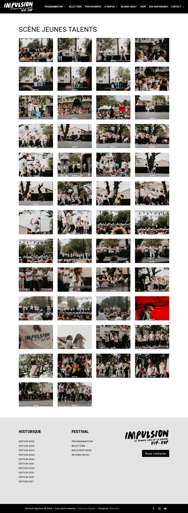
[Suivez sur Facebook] (153, 508)
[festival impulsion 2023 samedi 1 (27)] (75, 176)
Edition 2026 (27, 441)
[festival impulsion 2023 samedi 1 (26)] (36, 176)
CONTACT (176, 6)
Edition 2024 (27, 450)
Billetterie (75, 6)
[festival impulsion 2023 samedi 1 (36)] (113, 233)
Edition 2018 (26, 477)
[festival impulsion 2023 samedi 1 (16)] (113, 89)
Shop (143, 6)
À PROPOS (109, 6)
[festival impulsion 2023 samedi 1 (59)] (75, 405)
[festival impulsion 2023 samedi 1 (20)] (113, 118)
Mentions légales (87, 508)
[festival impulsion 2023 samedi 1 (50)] (36, 348)
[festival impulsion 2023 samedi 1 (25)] (152, 147)
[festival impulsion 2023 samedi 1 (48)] (113, 319)
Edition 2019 (26, 472)
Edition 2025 (27, 446)
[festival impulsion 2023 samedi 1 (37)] (152, 233)
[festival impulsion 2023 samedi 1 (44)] (113, 290)
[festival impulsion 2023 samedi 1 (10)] (36, 61)
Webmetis (114, 508)
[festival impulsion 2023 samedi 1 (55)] (75, 376)
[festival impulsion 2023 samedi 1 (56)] (113, 376)
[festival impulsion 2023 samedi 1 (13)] (152, 61)
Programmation (82, 441)
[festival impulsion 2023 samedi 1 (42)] (36, 290)
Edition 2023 (27, 454)
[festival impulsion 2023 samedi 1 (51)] (75, 348)
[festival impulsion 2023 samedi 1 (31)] (75, 204)
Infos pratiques (82, 450)
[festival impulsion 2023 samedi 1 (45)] (152, 290)
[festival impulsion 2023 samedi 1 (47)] (75, 319)
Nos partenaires (158, 6)
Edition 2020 (27, 468)
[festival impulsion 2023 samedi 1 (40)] (113, 262)
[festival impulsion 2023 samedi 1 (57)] (152, 376)
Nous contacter (155, 453)
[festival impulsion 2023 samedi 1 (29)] (152, 176)
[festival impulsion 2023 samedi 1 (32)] (113, 204)
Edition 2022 (27, 459)
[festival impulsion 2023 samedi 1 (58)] (36, 405)
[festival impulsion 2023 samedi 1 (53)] (152, 348)
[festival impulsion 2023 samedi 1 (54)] (36, 376)
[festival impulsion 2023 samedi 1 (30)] (36, 204)
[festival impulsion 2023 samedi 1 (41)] (152, 262)
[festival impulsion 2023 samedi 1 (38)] (36, 262)
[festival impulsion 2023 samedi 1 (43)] (75, 290)
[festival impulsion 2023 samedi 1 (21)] (152, 118)
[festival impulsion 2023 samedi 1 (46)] (36, 319)
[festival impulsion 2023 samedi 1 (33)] (152, 204)
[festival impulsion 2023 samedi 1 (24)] (113, 147)
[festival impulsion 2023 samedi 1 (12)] (113, 61)
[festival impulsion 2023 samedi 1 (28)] (113, 176)
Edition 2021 (26, 463)
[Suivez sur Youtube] (165, 508)
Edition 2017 (26, 481)
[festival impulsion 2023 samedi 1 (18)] (36, 118)
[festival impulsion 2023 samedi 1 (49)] (152, 319)
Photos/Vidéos (93, 6)
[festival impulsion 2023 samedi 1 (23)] (75, 147)
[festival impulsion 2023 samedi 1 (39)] (75, 262)
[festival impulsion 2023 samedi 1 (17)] (152, 89)
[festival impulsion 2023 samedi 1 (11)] (75, 61)
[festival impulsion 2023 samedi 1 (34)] (36, 233)
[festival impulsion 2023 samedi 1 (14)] (36, 89)
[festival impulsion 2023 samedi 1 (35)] (75, 233)
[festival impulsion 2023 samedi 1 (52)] (113, 348)
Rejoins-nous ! (129, 6)
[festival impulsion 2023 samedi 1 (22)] (36, 147)
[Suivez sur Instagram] (159, 508)
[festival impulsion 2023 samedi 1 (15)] (75, 89)
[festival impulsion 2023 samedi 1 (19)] (75, 118)
